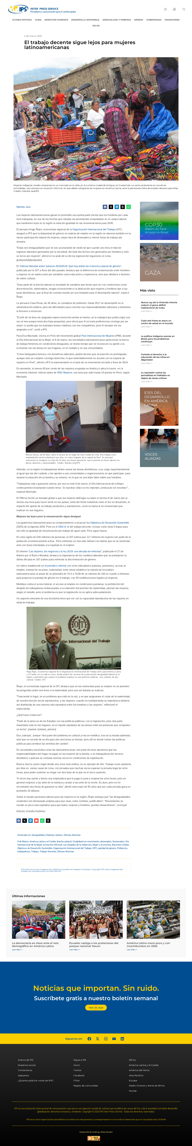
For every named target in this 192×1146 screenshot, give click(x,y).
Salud (96, 25)
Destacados (118, 841)
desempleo (105, 841)
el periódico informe (56, 565)
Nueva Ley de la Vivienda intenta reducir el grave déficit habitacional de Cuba (159, 305)
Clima (38, 20)
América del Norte (139, 1070)
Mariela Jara (23, 206)
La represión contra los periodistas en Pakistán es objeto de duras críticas (155, 375)
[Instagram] (106, 1038)
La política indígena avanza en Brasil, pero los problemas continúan (158, 339)
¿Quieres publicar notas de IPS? (36, 1080)
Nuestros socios (27, 1065)
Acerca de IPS (25, 1060)
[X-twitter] (97, 1038)
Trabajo (35, 851)
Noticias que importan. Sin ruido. (96, 988)
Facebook (79, 1075)
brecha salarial (64, 841)
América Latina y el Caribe (43, 841)
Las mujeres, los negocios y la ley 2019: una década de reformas (65, 551)
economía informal (52, 844)
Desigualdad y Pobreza (117, 20)
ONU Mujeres (64, 372)
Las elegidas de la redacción (77, 844)
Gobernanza (154, 20)
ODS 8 (62, 526)
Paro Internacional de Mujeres (98, 336)
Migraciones (172, 20)
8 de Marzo (22, 841)
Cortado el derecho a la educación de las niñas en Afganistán (155, 357)
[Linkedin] (122, 1038)
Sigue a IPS (80, 1060)
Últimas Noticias (22, 20)
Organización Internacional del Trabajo (93, 229)
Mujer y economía (102, 844)
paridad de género (107, 848)
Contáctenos (25, 1070)
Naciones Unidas (120, 844)
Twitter (78, 1070)
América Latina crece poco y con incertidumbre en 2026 (148, 945)
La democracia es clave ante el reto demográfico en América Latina (35, 945)
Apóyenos (23, 1075)
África (132, 1060)
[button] (184, 9)
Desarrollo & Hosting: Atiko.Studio (96, 1132)
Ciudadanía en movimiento (86, 841)
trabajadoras (23, 851)
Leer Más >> (146, 311)
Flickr (77, 1080)
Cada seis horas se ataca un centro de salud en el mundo (157, 322)
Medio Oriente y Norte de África (147, 1085)
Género (138, 20)
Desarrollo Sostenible (85, 20)
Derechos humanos (56, 20)
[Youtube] (114, 1038)
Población (122, 848)
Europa (133, 1080)
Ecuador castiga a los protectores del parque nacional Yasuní (93, 945)
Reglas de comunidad (86, 1085)
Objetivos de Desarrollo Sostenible (109, 522)
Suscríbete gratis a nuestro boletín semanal (96, 998)
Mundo (133, 1091)
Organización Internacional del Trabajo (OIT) (75, 848)
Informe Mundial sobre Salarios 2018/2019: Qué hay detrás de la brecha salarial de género (70, 266)
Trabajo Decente (48, 851)
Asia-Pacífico (136, 1075)
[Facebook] (89, 1038)
